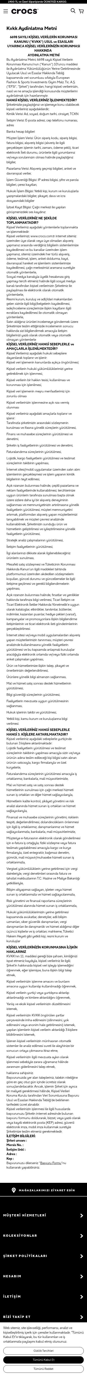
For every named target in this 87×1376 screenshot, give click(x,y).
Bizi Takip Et (17, 1317)
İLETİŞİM (12, 1297)
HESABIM (12, 1276)
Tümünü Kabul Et (43, 1360)
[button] (43, 1215)
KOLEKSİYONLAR (20, 1236)
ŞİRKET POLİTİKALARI (25, 1256)
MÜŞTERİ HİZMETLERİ (25, 1215)
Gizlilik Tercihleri (44, 1351)
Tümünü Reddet (43, 1369)
